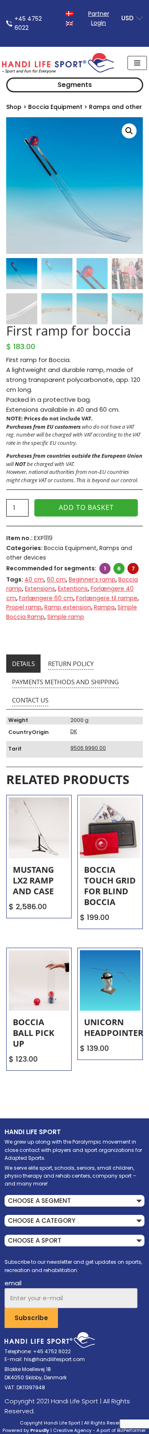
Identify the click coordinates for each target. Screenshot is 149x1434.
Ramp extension (67, 607)
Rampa (104, 607)
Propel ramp (23, 607)
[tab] (23, 663)
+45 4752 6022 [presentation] (28, 23)
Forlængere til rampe (106, 598)
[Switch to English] (69, 23)
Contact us (30, 700)
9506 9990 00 (88, 747)
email (13, 1283)
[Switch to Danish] (69, 13)
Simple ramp (65, 617)
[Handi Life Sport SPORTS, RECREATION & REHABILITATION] (58, 63)
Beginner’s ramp (92, 579)
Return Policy (71, 663)
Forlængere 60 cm (46, 598)
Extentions (73, 588)
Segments (75, 84)
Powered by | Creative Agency (46, 1430)
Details (23, 663)
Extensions (40, 588)
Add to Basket (86, 507)
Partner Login (98, 18)
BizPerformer (131, 1430)
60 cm (56, 579)
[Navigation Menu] (137, 63)
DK (73, 731)
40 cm (34, 579)
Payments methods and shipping (65, 682)
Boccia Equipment (55, 107)
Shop (14, 107)
